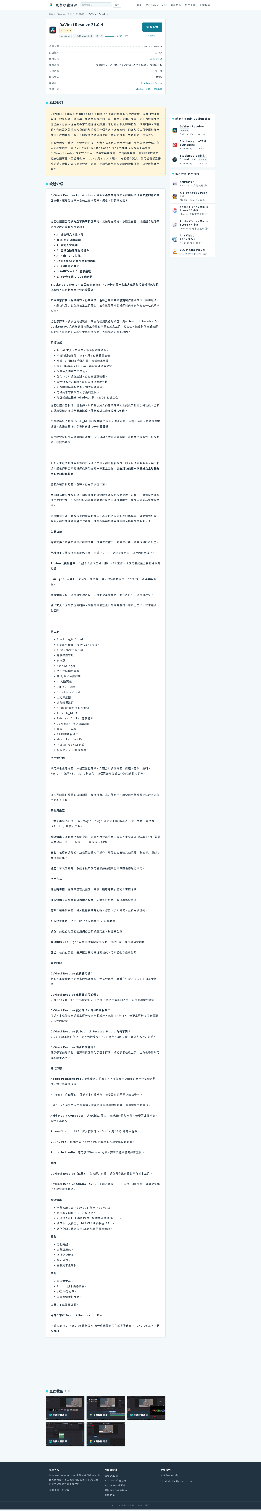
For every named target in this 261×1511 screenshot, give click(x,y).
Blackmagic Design (151, 83)
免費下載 (152, 27)
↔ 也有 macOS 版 (83, 36)
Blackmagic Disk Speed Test (192, 157)
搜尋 (117, 5)
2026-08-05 (156, 59)
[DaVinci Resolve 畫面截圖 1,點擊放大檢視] (65, 1408)
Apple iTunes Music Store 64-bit (194, 222)
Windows (152, 4)
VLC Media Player (193, 250)
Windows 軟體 (65, 14)
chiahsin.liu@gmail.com (176, 1481)
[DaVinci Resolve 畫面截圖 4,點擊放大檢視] (65, 1434)
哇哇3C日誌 (111, 1475)
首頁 (139, 4)
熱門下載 (190, 4)
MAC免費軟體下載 (115, 1485)
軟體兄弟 (110, 1495)
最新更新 (176, 4)
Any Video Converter (187, 237)
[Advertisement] (106, 1362)
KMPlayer (187, 181)
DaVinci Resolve (192, 126)
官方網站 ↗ (152, 36)
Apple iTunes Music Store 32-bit (194, 208)
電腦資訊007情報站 (116, 1490)
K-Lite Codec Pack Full (193, 194)
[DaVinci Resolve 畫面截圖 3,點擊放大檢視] (146, 1408)
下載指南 (205, 4)
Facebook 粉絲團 (59, 1489)
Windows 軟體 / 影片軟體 (149, 89)
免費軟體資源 (66, 4)
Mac (164, 4)
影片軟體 (80, 14)
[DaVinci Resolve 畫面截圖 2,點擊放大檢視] (105, 1408)
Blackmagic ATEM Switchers (193, 142)
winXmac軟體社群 (115, 1480)
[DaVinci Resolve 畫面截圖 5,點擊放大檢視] (105, 1434)
